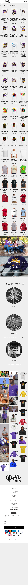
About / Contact (14, 493)
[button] (24, 1)
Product (14, 492)
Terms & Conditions (14, 507)
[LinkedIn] (16, 513)
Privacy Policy (14, 505)
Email (5, 521)
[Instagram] (14, 513)
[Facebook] (12, 513)
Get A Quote (14, 495)
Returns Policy (14, 503)
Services (14, 496)
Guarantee (14, 504)
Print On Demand (14, 497)
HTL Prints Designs (14, 491)
